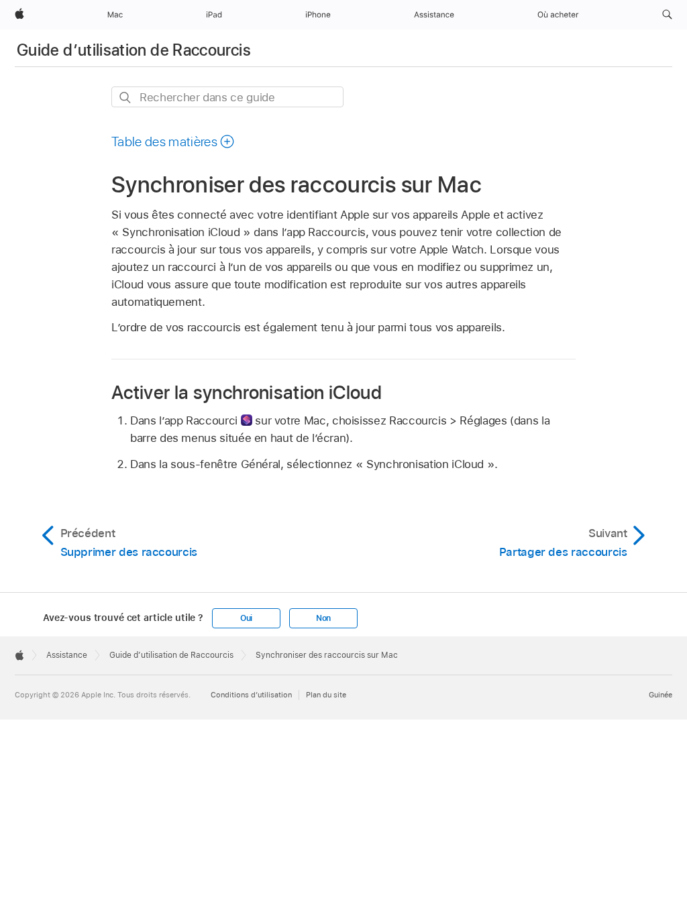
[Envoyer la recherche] (126, 98)
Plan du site (326, 694)
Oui (246, 618)
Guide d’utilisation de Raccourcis (134, 50)
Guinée (660, 694)
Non (323, 618)
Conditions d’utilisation (251, 694)
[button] (667, 15)
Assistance (66, 655)
